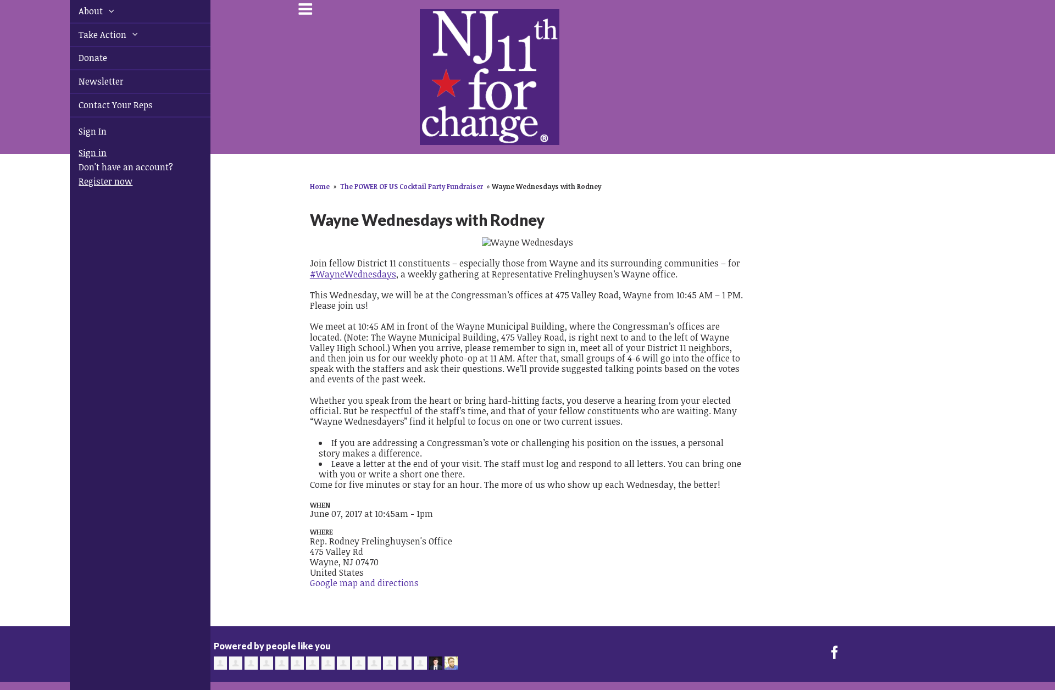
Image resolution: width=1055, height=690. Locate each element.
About (79, 11)
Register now (93, 181)
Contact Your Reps (103, 105)
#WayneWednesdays (353, 274)
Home (320, 186)
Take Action (91, 35)
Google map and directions (364, 583)
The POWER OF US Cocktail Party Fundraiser (411, 186)
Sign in (80, 153)
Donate (80, 58)
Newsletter (88, 81)
